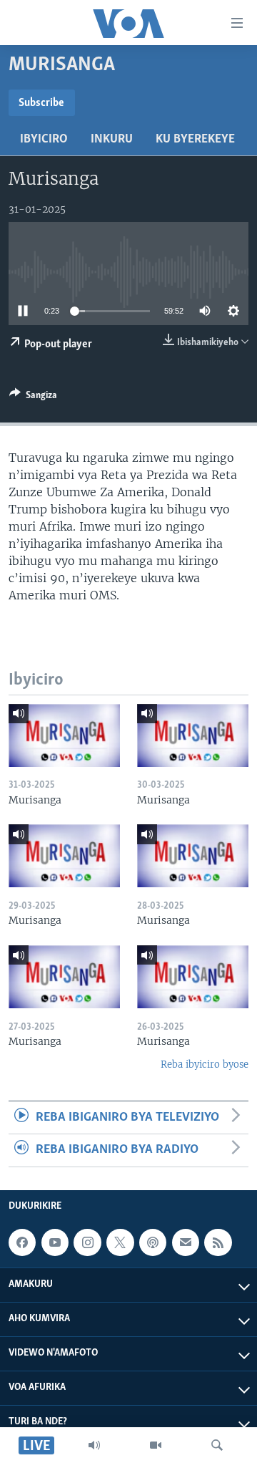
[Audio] (94, 1445)
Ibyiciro (44, 139)
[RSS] (217, 1242)
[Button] (33, 397)
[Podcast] (152, 1242)
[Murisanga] (64, 735)
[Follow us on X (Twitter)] (119, 1242)
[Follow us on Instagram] (87, 1242)
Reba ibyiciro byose (204, 1064)
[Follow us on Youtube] (55, 1242)
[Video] (155, 1445)
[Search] (217, 1445)
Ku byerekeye (195, 139)
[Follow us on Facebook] (22, 1242)
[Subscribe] (185, 1242)
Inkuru (112, 139)
